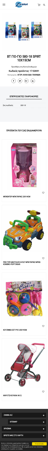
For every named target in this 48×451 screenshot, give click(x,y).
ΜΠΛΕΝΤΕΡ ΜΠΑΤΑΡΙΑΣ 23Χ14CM (16, 197)
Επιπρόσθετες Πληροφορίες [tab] (24, 96)
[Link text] (44, 4)
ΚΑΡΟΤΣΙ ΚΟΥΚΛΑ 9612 (12, 395)
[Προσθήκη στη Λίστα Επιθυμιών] (43, 192)
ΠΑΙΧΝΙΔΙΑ (36, 75)
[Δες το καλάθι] (39, 4)
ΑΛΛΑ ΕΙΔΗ (27, 75)
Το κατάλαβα (39, 444)
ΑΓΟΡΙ (19, 75)
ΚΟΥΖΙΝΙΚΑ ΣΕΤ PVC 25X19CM (15, 330)
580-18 (23, 105)
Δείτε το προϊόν (24, 165)
